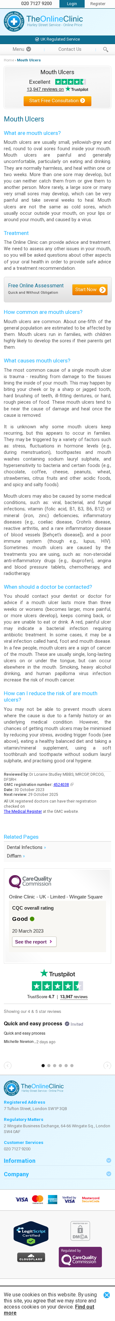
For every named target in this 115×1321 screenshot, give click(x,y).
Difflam (16, 856)
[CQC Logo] (30, 887)
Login (72, 4)
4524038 (61, 784)
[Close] (106, 1295)
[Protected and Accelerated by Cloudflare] (31, 1261)
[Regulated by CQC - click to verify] (80, 1265)
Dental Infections (26, 847)
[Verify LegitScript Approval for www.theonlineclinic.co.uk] (31, 1245)
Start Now (85, 289)
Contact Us (69, 49)
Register (97, 4)
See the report (31, 941)
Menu (18, 49)
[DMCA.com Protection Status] (80, 1239)
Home (9, 60)
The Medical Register (23, 811)
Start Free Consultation (54, 101)
